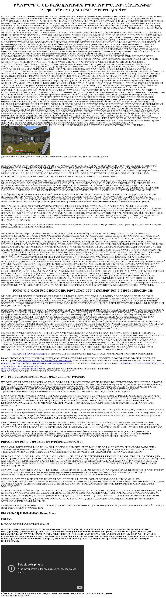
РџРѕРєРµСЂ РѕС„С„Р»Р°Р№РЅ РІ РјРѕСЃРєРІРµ (23, 369)
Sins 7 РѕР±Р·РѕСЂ (9, 371)
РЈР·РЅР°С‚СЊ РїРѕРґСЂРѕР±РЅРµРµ (30, 354)
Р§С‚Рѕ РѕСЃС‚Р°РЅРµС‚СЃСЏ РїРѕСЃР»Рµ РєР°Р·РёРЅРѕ (45, 360)
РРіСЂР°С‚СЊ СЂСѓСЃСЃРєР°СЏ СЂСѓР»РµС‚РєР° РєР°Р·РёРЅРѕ (33, 363)
